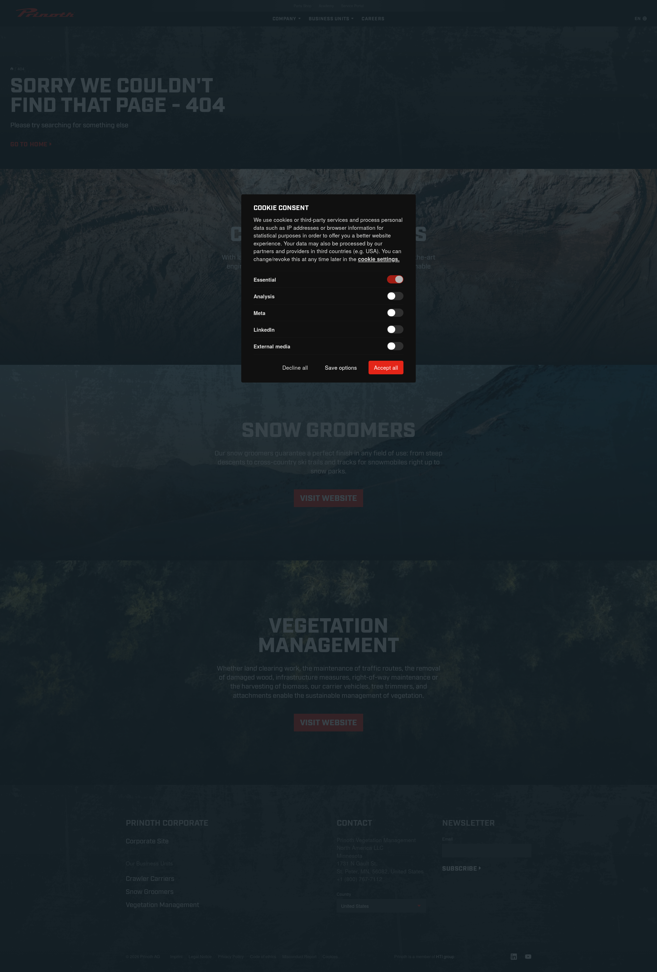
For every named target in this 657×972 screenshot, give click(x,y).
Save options (341, 367)
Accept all (386, 367)
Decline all (295, 367)
